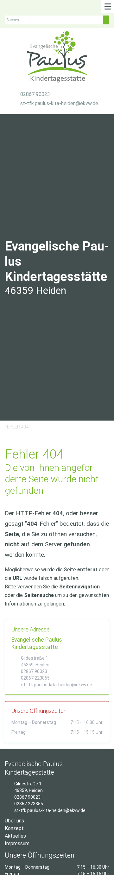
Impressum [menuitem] (17, 843)
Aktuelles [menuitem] (15, 836)
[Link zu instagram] (7, 8)
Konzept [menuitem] (14, 828)
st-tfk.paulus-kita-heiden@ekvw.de (59, 103)
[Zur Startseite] (57, 58)
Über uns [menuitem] (14, 821)
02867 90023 (35, 94)
